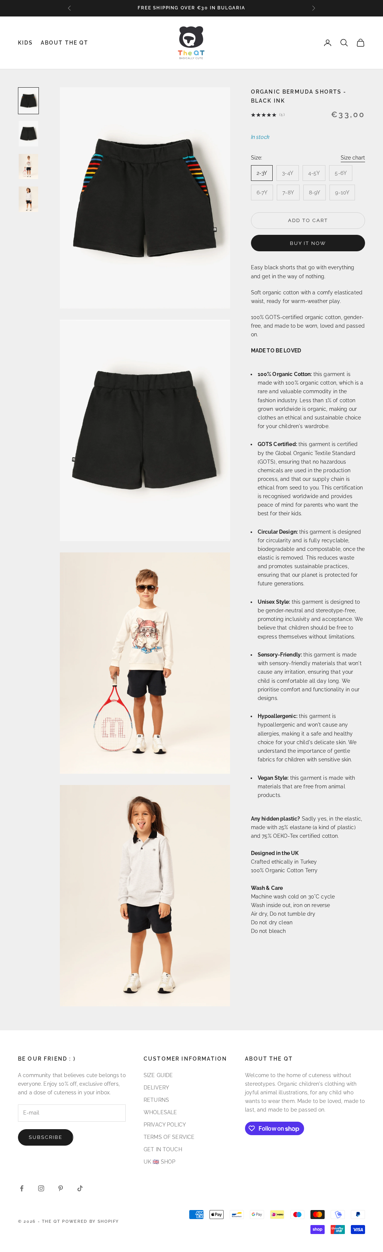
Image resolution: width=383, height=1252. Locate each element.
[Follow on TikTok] (80, 1188)
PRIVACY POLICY (165, 1125)
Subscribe (45, 1137)
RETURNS (156, 1100)
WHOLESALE (160, 1112)
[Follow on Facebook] (21, 1188)
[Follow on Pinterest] (60, 1188)
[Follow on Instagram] (41, 1188)
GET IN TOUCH (163, 1149)
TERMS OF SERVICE (169, 1137)
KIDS (25, 42)
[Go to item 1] (28, 100)
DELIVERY (156, 1088)
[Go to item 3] (28, 166)
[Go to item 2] (28, 133)
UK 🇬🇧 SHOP (159, 1162)
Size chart (353, 158)
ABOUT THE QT (65, 42)
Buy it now (308, 243)
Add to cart (308, 220)
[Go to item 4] (28, 199)
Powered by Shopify (90, 1221)
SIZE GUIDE (158, 1075)
